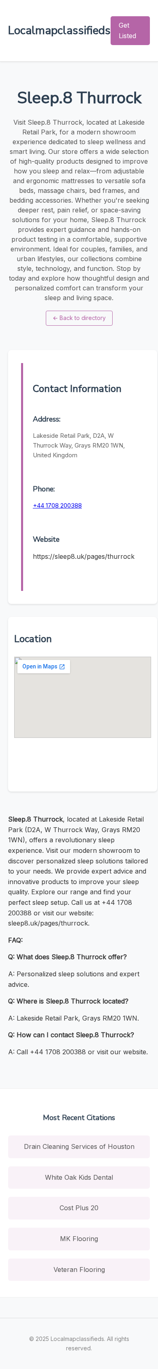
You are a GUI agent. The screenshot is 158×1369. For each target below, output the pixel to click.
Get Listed (127, 30)
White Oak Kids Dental (79, 1177)
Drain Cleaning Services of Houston (79, 1146)
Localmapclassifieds (59, 30)
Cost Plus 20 (79, 1208)
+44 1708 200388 (57, 505)
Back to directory (79, 317)
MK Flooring (79, 1239)
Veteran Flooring (79, 1269)
